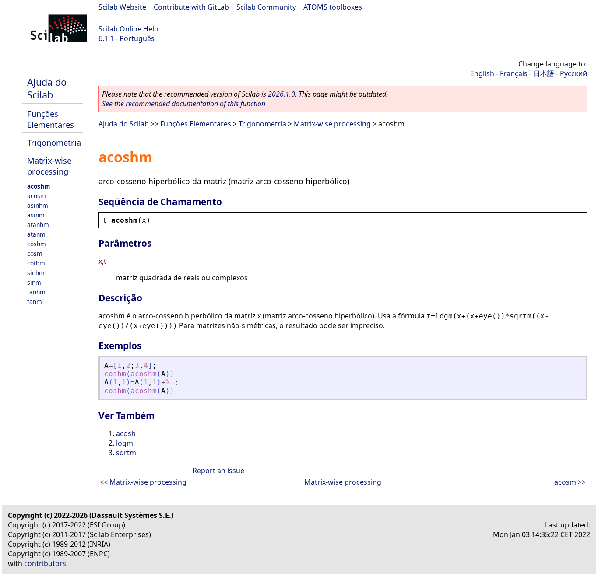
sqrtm (126, 452)
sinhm (36, 273)
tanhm (36, 292)
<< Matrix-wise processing (143, 482)
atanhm (38, 224)
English (482, 73)
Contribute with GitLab (191, 7)
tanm (34, 301)
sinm (34, 282)
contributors (45, 563)
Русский (573, 73)
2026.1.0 (281, 94)
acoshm (38, 186)
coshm (36, 244)
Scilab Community (266, 7)
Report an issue (218, 470)
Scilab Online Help (128, 29)
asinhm (37, 205)
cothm (36, 263)
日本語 (543, 73)
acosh (126, 433)
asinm (36, 215)
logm (124, 443)
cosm (34, 253)
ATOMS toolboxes (332, 7)
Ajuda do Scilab (47, 88)
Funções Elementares (50, 119)
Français (514, 73)
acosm (36, 196)
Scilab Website (122, 7)
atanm (36, 234)
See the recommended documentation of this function (183, 103)
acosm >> (570, 482)
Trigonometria (54, 142)
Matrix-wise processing (49, 166)
